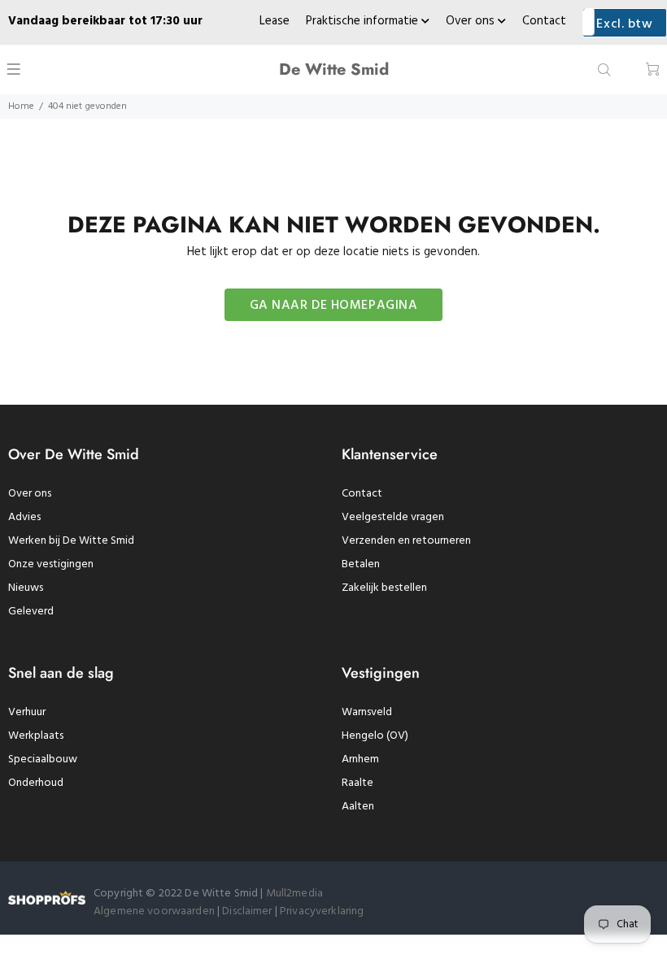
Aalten (358, 806)
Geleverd (31, 611)
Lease (274, 21)
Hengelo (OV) (375, 736)
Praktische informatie (363, 21)
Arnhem (360, 759)
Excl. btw (624, 24)
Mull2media (294, 893)
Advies (24, 517)
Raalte (357, 783)
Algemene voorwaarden (154, 911)
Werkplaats (35, 736)
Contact (544, 21)
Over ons (472, 21)
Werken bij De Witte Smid (71, 541)
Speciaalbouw (42, 759)
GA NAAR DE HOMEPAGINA (334, 305)
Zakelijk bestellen (384, 588)
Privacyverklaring (322, 911)
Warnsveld (367, 712)
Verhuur (27, 712)
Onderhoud (35, 783)
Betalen (361, 564)
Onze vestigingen (51, 564)
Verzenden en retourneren (406, 541)
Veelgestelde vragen (393, 517)
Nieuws (25, 588)
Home (21, 106)
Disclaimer (248, 911)
